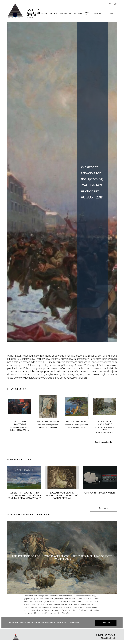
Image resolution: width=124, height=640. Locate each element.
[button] (105, 623)
